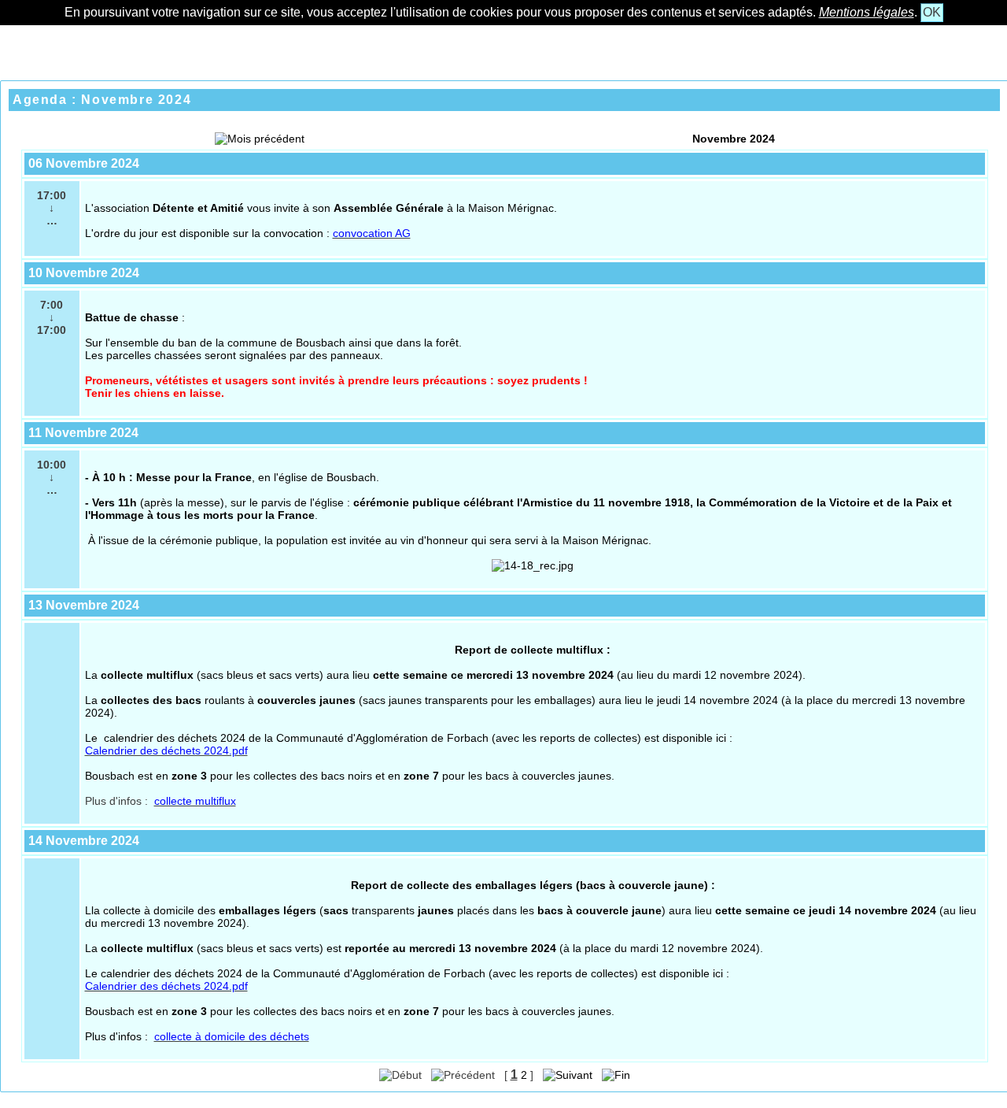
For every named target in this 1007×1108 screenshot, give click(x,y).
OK (932, 12)
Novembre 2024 (733, 138)
